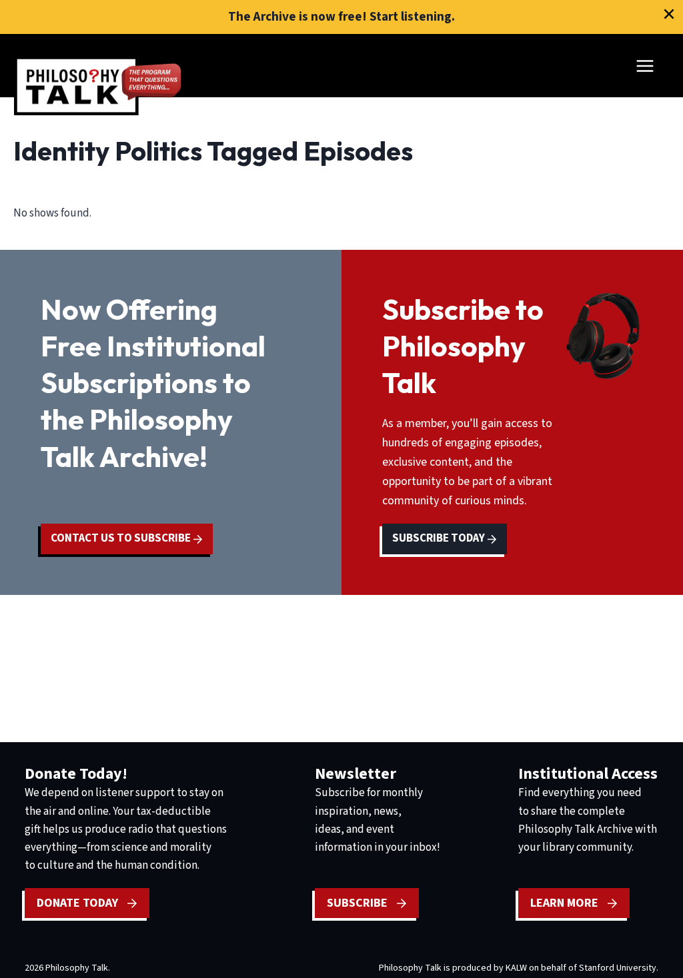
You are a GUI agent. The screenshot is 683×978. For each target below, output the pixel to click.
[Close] (669, 14)
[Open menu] (644, 65)
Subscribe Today (439, 538)
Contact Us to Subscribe (122, 538)
